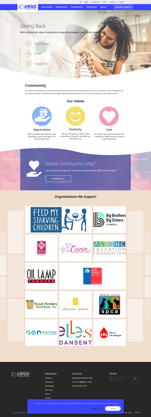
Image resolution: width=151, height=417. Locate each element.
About (47, 394)
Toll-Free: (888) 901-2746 (81, 382)
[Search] (81, 2)
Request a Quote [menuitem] (123, 7)
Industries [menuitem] (61, 7)
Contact (48, 398)
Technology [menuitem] (76, 7)
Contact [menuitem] (113, 2)
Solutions (48, 378)
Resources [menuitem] (92, 7)
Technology (49, 386)
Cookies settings (96, 408)
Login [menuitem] (121, 2)
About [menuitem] (103, 7)
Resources (49, 390)
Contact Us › (58, 178)
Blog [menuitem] (105, 2)
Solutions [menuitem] (46, 7)
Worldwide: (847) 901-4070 (82, 378)
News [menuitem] (86, 2)
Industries (49, 382)
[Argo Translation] (27, 7)
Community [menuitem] (95, 2)
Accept (113, 408)
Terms (137, 412)
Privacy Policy (127, 412)
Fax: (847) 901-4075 (79, 386)
